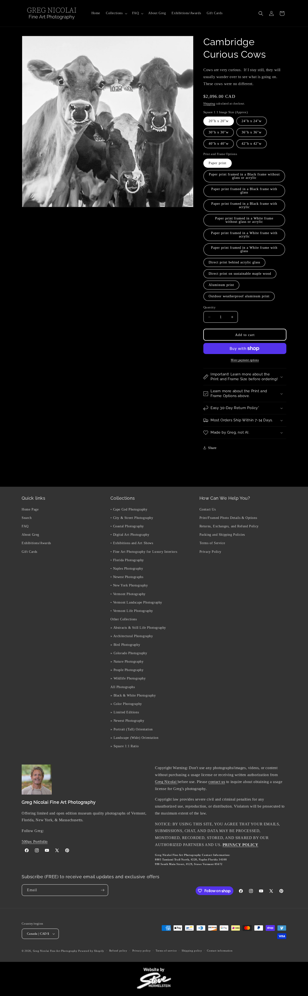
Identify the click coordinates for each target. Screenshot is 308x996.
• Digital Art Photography (129, 534)
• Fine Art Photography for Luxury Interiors (143, 551)
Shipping (209, 103)
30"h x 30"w (219, 132)
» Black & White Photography (133, 695)
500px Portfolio (35, 842)
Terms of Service (212, 543)
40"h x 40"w (219, 143)
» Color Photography (126, 703)
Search (27, 517)
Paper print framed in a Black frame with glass (244, 190)
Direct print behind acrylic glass (234, 262)
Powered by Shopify (91, 950)
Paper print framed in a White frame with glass (244, 249)
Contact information (219, 950)
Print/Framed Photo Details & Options (228, 517)
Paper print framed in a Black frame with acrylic (244, 205)
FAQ (25, 526)
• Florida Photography (127, 560)
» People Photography (126, 670)
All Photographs (122, 687)
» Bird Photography (125, 644)
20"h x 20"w (219, 121)
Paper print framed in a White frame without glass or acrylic (244, 220)
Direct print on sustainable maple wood (240, 273)
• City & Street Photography (131, 517)
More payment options (245, 360)
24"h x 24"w (252, 121)
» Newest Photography (127, 720)
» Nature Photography (126, 661)
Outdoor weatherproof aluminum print (239, 296)
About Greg (30, 534)
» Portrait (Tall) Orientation (131, 729)
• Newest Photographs (126, 577)
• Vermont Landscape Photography (136, 602)
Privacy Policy (210, 551)
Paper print (217, 163)
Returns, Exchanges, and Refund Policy (229, 526)
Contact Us (207, 509)
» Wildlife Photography (128, 678)
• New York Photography (129, 585)
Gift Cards (29, 551)
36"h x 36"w (252, 132)
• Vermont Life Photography (131, 610)
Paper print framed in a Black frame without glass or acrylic (244, 176)
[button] (116, 13)
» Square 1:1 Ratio (124, 746)
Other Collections (123, 619)
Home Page (30, 509)
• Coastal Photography (127, 526)
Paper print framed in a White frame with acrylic (244, 234)
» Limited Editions (124, 712)
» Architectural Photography (131, 636)
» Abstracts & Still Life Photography (138, 627)
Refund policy (118, 950)
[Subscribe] (102, 890)
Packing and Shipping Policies (222, 534)
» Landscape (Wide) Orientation (134, 737)
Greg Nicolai (166, 782)
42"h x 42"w (252, 143)
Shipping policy (192, 950)
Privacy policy (141, 950)
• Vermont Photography (128, 594)
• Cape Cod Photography (128, 509)
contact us (216, 782)
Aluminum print (221, 285)
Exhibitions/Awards (36, 543)
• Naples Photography (126, 568)
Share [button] (212, 448)
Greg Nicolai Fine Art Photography (55, 950)
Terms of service (166, 950)
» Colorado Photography (128, 653)
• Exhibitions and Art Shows (131, 543)
